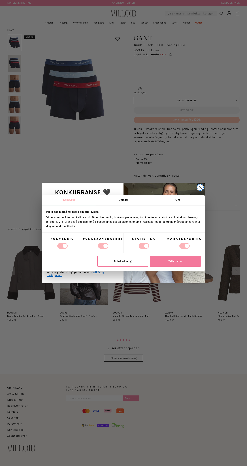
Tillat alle (175, 261)
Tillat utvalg (123, 261)
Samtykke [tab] (69, 199)
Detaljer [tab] (124, 199)
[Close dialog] (200, 187)
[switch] (103, 246)
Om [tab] (177, 199)
